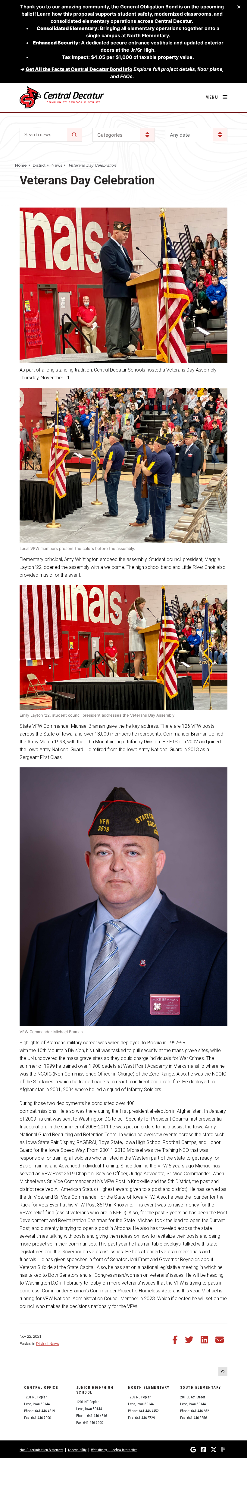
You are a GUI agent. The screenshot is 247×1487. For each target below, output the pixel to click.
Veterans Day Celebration (92, 165)
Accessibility (77, 1450)
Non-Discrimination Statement (41, 1450)
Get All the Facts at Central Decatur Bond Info (79, 69)
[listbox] (196, 135)
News (57, 165)
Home (21, 165)
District (39, 165)
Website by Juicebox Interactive (114, 1450)
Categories (109, 135)
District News (47, 1343)
